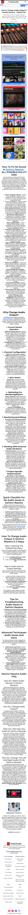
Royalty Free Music (8, 896)
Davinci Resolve (8, 878)
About (20, 896)
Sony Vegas (8, 872)
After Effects (8, 859)
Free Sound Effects (8, 899)
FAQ (20, 887)
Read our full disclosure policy (18, 49)
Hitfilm (8, 869)
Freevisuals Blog (8, 887)
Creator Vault (8, 902)
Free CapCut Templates (8, 865)
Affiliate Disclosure (20, 899)
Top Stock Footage (8, 893)
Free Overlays (8, 890)
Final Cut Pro (8, 875)
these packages (18, 526)
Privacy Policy (20, 893)
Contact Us (20, 890)
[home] (1, 1)
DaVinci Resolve (15, 169)
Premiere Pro (8, 862)
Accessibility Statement (20, 902)
